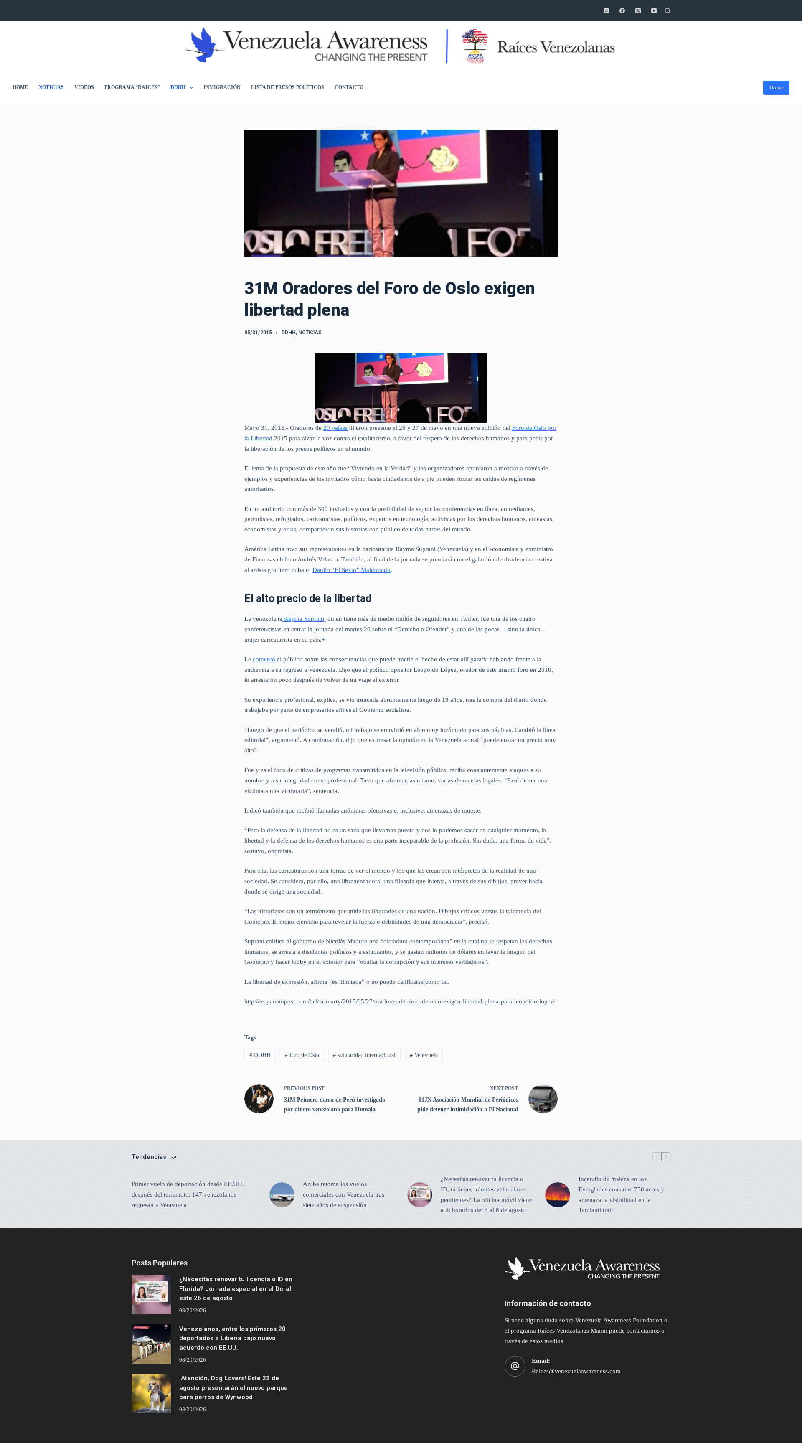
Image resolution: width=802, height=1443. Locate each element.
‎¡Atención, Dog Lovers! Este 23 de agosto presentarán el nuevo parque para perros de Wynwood (233, 1387)
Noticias (51, 87)
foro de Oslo (302, 1055)
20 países (335, 427)
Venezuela (424, 1055)
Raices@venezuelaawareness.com (576, 1371)
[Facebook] (622, 10)
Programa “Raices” (132, 87)
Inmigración (222, 87)
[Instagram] (606, 10)
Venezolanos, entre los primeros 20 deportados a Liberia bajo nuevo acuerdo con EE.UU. (232, 1338)
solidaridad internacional (364, 1055)
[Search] (667, 10)
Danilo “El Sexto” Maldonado (351, 570)
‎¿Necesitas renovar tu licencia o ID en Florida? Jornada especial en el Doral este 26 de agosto (235, 1288)
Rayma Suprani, (304, 618)
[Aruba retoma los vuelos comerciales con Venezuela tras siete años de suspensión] (281, 1194)
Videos (84, 87)
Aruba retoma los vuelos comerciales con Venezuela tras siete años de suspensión (343, 1194)
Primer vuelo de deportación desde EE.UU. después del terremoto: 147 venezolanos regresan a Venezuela (188, 1194)
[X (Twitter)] (638, 10)
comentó (264, 659)
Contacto (349, 87)
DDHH (177, 87)
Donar (776, 87)
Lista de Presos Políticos (287, 87)
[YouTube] (654, 10)
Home (20, 87)
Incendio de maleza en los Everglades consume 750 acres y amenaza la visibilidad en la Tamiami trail (621, 1194)
